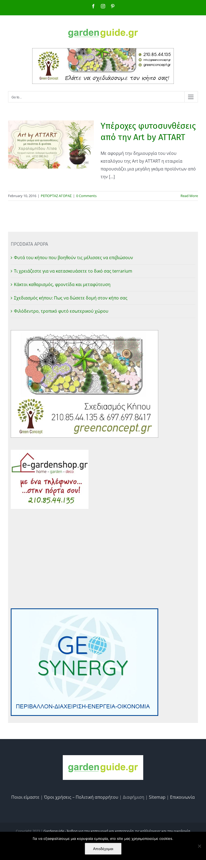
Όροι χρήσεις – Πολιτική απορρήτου (81, 797)
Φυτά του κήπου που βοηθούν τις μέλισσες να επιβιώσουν (73, 258)
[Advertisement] (103, 558)
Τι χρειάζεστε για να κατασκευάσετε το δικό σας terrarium (73, 271)
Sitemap (157, 797)
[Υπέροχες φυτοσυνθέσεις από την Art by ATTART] (51, 144)
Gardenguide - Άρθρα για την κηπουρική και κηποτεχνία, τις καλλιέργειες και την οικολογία (116, 831)
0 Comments (86, 195)
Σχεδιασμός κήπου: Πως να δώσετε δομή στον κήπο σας (70, 298)
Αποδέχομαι (103, 849)
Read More (189, 195)
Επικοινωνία (182, 797)
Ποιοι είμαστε (25, 797)
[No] (199, 846)
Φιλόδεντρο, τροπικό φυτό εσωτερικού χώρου (61, 311)
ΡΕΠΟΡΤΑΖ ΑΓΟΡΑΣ (56, 195)
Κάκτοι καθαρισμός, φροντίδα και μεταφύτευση (62, 284)
